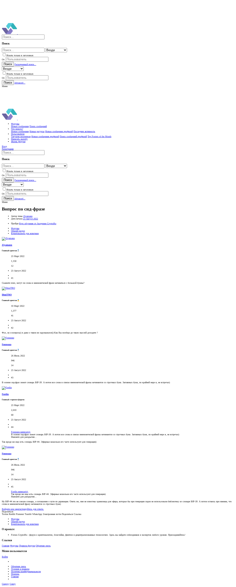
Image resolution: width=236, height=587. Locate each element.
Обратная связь (43, 545)
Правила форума (27, 545)
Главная (5, 545)
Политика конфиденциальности (26, 571)
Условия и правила (20, 569)
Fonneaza (6, 344)
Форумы (14, 545)
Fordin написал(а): (19, 491)
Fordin (5, 394)
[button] (5, 86)
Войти (5, 556)
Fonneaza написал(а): (21, 432)
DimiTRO (7, 294)
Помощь (15, 574)
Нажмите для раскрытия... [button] (24, 437)
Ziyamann (27, 216)
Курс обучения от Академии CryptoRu (37, 223)
